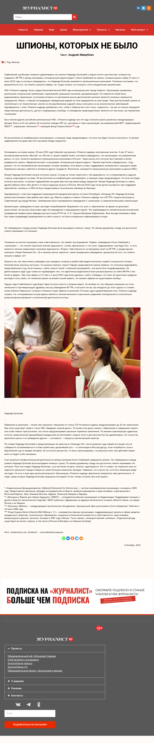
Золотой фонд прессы (20, 663)
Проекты (102, 29)
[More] (81, 538)
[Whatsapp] (64, 538)
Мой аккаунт (138, 29)
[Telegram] (143, 8)
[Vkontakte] (68, 538)
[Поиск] (74, 17)
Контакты (17, 695)
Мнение (16, 62)
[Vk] (138, 8)
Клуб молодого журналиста (23, 659)
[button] (55, 648)
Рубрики (38, 29)
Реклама (16, 688)
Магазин (120, 29)
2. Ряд (7, 62)
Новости (23, 29)
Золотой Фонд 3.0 (17, 667)
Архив (63, 29)
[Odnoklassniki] (148, 8)
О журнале (17, 681)
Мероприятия (80, 29)
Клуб (51, 29)
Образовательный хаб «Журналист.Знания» (32, 656)
